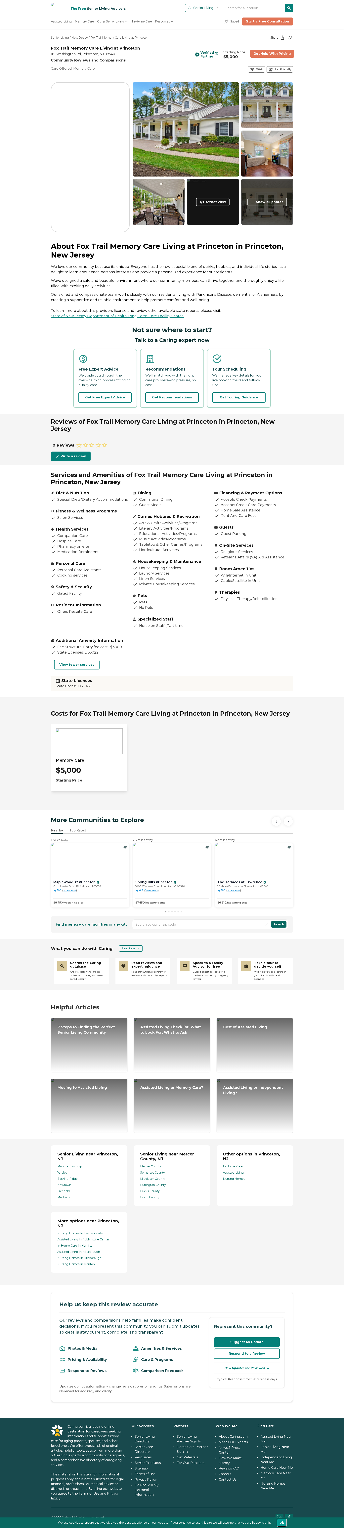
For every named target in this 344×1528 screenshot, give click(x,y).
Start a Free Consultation (267, 21)
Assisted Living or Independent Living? (253, 1090)
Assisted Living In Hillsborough (78, 1252)
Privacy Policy (146, 1479)
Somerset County (152, 1172)
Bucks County (150, 1191)
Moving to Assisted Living (82, 1087)
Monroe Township (69, 1166)
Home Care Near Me (277, 1467)
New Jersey (79, 37)
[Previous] (276, 821)
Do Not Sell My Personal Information (146, 1490)
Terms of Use (89, 1493)
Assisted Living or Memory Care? (171, 1087)
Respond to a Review (247, 1353)
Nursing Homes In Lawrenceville (80, 1233)
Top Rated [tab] (77, 830)
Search (278, 924)
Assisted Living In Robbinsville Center (83, 1239)
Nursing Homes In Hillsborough (79, 1258)
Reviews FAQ (229, 1468)
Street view (216, 202)
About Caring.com (233, 1436)
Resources (143, 1457)
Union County (149, 1197)
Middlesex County (152, 1179)
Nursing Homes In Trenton (76, 1264)
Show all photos (269, 202)
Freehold (63, 1191)
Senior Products (148, 1463)
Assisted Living (233, 1172)
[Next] (288, 821)
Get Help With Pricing (272, 54)
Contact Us (227, 1479)
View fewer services (76, 664)
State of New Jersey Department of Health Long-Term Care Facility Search (117, 316)
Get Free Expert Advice (105, 397)
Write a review (73, 456)
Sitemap (141, 1468)
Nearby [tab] (57, 830)
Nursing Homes (234, 1179)
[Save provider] (289, 37)
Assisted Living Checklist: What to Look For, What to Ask (170, 1030)
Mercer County (150, 1166)
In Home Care (233, 1166)
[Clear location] (267, 924)
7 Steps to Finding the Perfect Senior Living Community (86, 1030)
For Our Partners (190, 1463)
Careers (225, 1474)
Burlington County (153, 1185)
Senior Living (60, 37)
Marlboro (63, 1197)
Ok (282, 1522)
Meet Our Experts (233, 1442)
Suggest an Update (247, 1342)
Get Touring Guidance (239, 397)
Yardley (62, 1172)
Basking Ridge (67, 1179)
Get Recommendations (172, 397)
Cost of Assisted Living (245, 1027)
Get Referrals (187, 1457)
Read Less (128, 948)
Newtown (64, 1185)
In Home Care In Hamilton (75, 1245)
